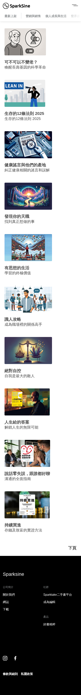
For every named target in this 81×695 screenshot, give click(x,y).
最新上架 (11, 16)
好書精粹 (49, 624)
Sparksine (13, 574)
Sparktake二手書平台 (57, 594)
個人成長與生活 (55, 16)
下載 (6, 609)
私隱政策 (27, 673)
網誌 (6, 602)
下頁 (72, 548)
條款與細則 (10, 673)
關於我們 (9, 594)
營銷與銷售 (33, 16)
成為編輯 (49, 602)
